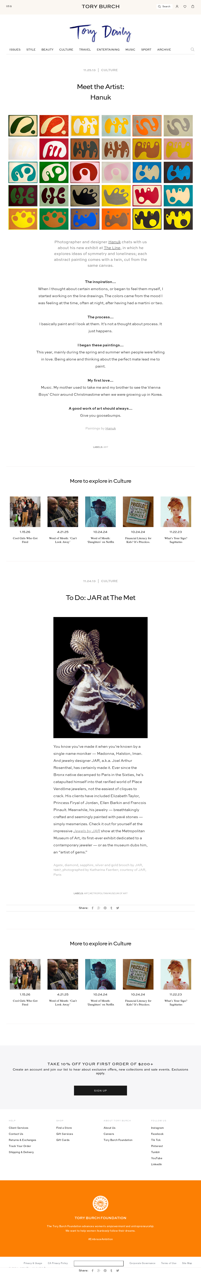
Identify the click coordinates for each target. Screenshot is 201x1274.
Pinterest (157, 1146)
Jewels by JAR (86, 831)
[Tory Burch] (100, 6)
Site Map (187, 1263)
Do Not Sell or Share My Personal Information (99, 1263)
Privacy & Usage (33, 1263)
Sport (146, 49)
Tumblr (155, 1152)
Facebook (157, 1133)
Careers (109, 1133)
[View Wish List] (185, 6)
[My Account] (177, 6)
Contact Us (16, 1133)
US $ (9, 6)
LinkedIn (156, 1164)
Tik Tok (156, 1140)
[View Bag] (193, 6)
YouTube (157, 1158)
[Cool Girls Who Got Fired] (25, 511)
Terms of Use (168, 1263)
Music (130, 49)
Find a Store (64, 1127)
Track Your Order (20, 1146)
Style (31, 49)
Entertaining (108, 49)
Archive (164, 49)
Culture (66, 49)
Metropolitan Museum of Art (109, 894)
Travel (85, 49)
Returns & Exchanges (22, 1140)
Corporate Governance (142, 1263)
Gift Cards (63, 1140)
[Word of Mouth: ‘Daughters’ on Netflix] (100, 511)
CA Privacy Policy (58, 1263)
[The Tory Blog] (100, 34)
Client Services (18, 1127)
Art (105, 447)
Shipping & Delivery (21, 1152)
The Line (112, 248)
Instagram (157, 1127)
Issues (14, 49)
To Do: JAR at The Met (100, 598)
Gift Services (64, 1133)
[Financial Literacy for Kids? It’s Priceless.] (138, 511)
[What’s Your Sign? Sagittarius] (176, 511)
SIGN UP (100, 1090)
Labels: (98, 447)
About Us (109, 1127)
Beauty (47, 49)
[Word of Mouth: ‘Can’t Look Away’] (63, 511)
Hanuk (114, 242)
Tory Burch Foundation (118, 1140)
